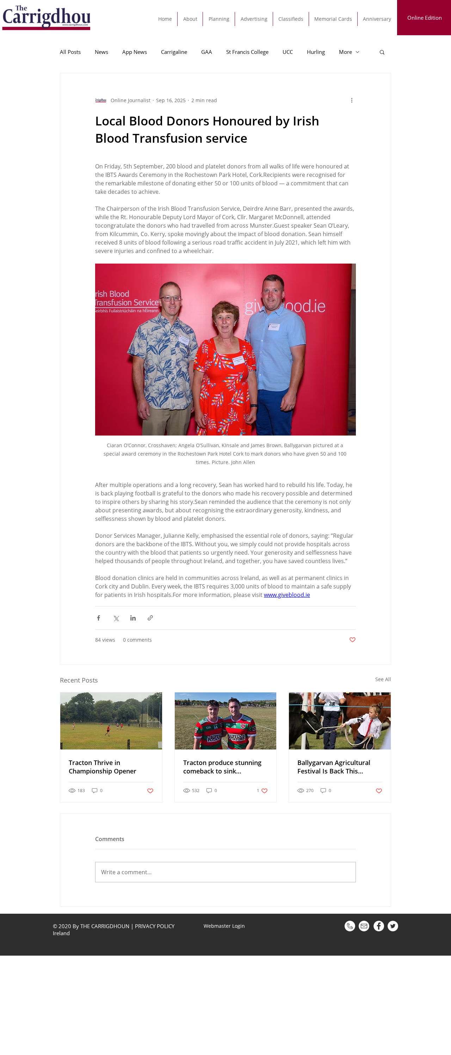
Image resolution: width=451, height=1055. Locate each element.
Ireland (62, 933)
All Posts (70, 51)
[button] (382, 52)
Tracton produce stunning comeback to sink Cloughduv (222, 766)
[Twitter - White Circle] (393, 926)
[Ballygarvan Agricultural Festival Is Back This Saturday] (340, 720)
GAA (206, 51)
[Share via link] (150, 618)
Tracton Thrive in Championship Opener (102, 766)
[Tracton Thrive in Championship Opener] (111, 720)
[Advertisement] (211, 1005)
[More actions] (351, 100)
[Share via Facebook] (98, 618)
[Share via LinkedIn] (133, 618)
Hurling (316, 51)
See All (383, 679)
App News (134, 51)
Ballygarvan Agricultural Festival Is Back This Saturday (333, 766)
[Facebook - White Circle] (378, 926)
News (101, 51)
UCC (288, 51)
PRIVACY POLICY (154, 926)
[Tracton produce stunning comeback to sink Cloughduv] (226, 720)
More (345, 51)
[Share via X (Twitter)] (115, 618)
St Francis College (247, 51)
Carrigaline (174, 51)
